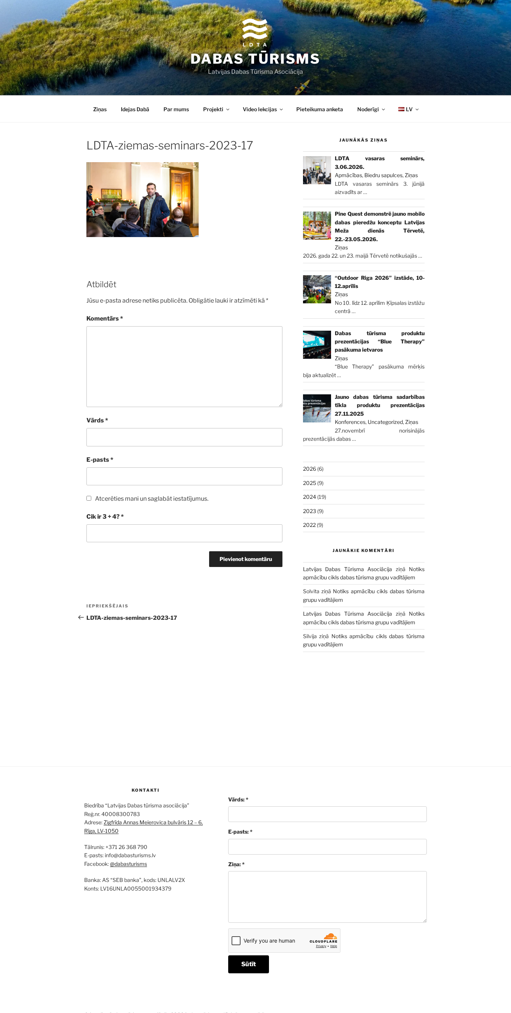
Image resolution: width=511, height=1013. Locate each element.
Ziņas (100, 109)
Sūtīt (248, 964)
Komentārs (104, 318)
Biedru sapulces (383, 175)
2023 (309, 511)
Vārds (97, 420)
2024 (309, 497)
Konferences (350, 422)
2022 (309, 525)
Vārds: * (238, 799)
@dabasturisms (128, 864)
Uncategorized (385, 422)
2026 (309, 468)
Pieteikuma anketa (319, 109)
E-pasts (99, 459)
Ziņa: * (236, 864)
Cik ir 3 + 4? (105, 516)
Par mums (176, 109)
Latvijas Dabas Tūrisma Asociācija (347, 569)
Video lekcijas (260, 109)
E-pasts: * (240, 831)
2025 (309, 483)
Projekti (213, 109)
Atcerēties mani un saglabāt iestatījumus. (151, 498)
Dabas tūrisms (255, 59)
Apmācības (348, 175)
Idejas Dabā (135, 109)
